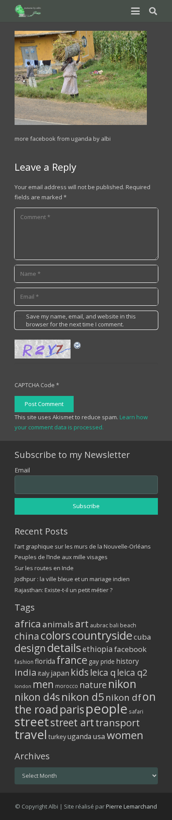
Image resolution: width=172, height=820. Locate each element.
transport (117, 722)
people (106, 709)
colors (56, 635)
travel (31, 734)
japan (60, 673)
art (82, 623)
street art (72, 722)
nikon (122, 683)
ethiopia (97, 649)
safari (136, 711)
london (23, 686)
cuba (142, 637)
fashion (24, 661)
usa (99, 736)
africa (28, 623)
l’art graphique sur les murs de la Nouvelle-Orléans (83, 546)
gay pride (102, 661)
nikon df (123, 697)
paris (72, 709)
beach (128, 625)
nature (93, 685)
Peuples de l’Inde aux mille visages (61, 557)
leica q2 (132, 672)
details (64, 647)
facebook (130, 649)
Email (22, 470)
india (26, 672)
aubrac (99, 625)
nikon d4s (37, 697)
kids (80, 672)
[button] (135, 11)
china (27, 636)
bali (114, 625)
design (30, 648)
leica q (103, 672)
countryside (102, 635)
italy (43, 673)
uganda (79, 736)
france (71, 660)
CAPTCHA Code (35, 385)
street (32, 722)
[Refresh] (77, 344)
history (127, 661)
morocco (66, 685)
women (125, 735)
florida (45, 661)
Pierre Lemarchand (131, 806)
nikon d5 (82, 696)
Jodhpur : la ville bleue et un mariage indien (72, 579)
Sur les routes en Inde (44, 568)
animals (58, 624)
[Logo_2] (28, 11)
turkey (57, 736)
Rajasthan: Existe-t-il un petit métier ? (63, 590)
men (43, 684)
